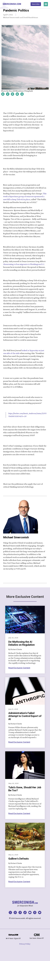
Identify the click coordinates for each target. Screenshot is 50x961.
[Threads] (34, 912)
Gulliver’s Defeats (18, 858)
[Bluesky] (39, 912)
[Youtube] (30, 912)
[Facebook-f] (20, 912)
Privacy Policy (24, 944)
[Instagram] (15, 912)
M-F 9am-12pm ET (13, 938)
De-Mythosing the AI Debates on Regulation (21, 643)
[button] (46, 4)
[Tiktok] (25, 912)
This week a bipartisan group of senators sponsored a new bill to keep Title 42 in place (25, 196)
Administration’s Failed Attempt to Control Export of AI (25, 716)
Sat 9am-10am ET (37, 938)
